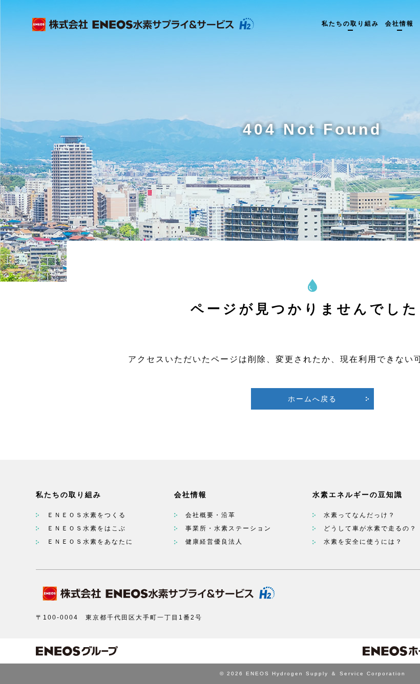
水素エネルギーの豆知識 (357, 494)
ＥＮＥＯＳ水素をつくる (86, 515)
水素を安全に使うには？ (363, 541)
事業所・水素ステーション (228, 528)
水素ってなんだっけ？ (359, 515)
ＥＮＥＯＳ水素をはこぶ (86, 528)
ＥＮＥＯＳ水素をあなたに (90, 541)
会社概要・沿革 (210, 515)
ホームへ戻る (312, 399)
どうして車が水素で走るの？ (370, 528)
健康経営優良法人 (214, 541)
